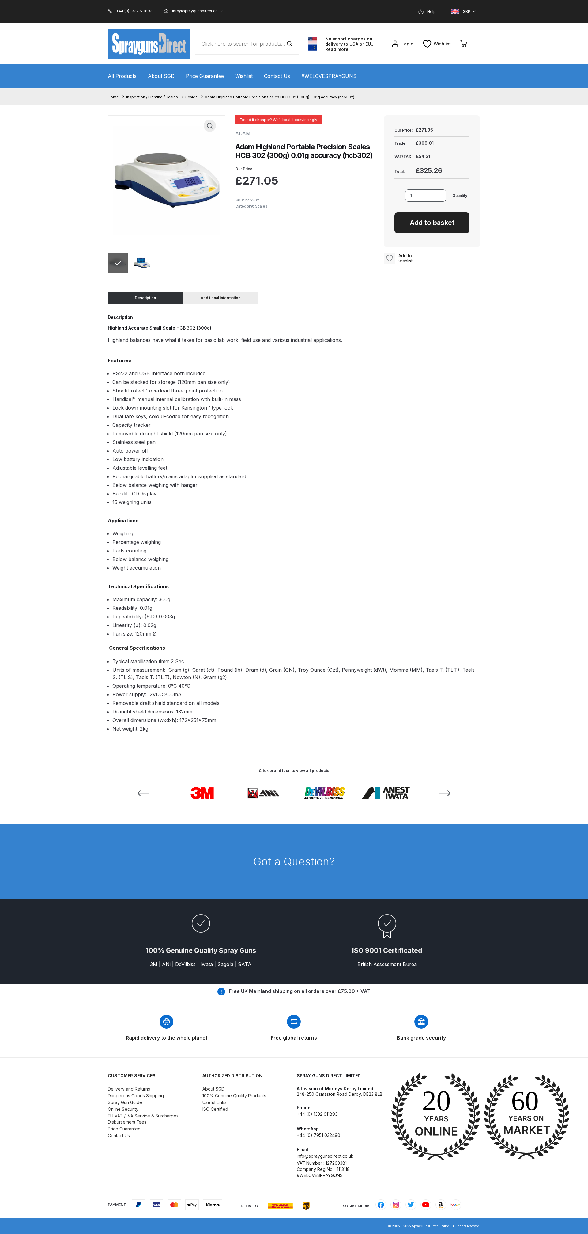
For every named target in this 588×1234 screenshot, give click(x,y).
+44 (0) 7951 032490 (318, 1135)
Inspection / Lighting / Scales (152, 97)
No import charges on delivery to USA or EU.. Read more (349, 44)
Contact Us (277, 76)
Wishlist (244, 76)
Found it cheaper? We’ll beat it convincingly (278, 119)
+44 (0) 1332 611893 (317, 1114)
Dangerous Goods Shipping (136, 1095)
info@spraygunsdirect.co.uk (325, 1156)
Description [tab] (145, 298)
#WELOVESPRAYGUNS (328, 76)
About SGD (161, 76)
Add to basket (432, 223)
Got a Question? (294, 861)
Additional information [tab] (220, 298)
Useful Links (214, 1102)
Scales (191, 97)
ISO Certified (215, 1109)
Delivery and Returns (129, 1088)
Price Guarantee (205, 76)
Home (113, 97)
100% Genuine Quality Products (234, 1095)
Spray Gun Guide (125, 1102)
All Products (122, 76)
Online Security (123, 1109)
